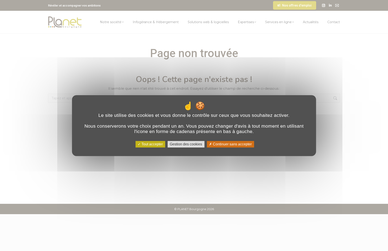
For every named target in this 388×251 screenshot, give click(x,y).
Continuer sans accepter (232, 144)
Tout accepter (152, 144)
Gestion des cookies (186, 144)
